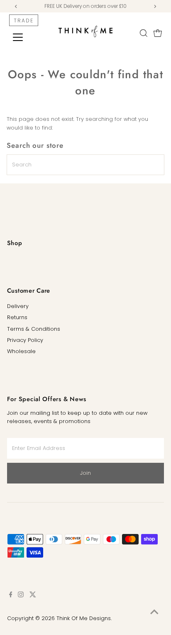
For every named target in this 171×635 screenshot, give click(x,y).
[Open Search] (143, 33)
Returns (17, 317)
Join (85, 472)
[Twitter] (32, 596)
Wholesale (21, 351)
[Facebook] (11, 596)
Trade (24, 20)
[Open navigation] (25, 37)
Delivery (18, 306)
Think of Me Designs (83, 618)
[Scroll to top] (154, 612)
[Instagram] (21, 596)
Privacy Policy (25, 340)
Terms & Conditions (33, 328)
